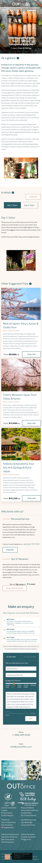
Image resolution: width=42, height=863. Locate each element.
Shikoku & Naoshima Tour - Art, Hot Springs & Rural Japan (19, 467)
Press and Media (27, 808)
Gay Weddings (26, 822)
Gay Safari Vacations (9, 837)
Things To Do (26, 839)
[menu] (3, 10)
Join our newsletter (8, 808)
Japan (27, 16)
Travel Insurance (7, 842)
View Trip (31, 354)
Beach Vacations (7, 839)
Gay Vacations (6, 825)
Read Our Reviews (14, 588)
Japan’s (13, 67)
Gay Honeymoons (8, 822)
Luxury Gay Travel (28, 825)
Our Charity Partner (28, 815)
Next (31, 719)
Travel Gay (5, 820)
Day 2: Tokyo (29, 205)
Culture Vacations (28, 834)
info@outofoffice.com (21, 746)
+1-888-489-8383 (21, 734)
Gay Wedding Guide (28, 820)
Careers (4, 810)
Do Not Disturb (7, 815)
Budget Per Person (13, 680)
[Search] (11, 10)
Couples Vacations (28, 837)
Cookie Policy (26, 813)
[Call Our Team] (17, 10)
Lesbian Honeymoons (10, 834)
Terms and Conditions (29, 810)
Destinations (10, 16)
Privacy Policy (6, 813)
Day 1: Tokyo (12, 205)
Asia (20, 16)
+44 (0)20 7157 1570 (31, 544)
